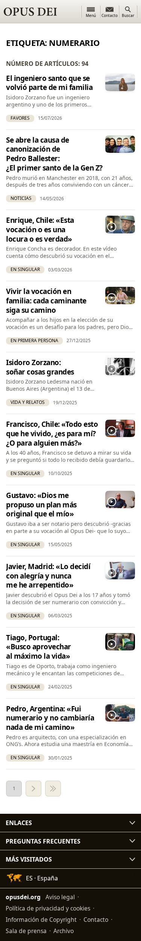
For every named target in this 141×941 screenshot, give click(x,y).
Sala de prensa (26, 931)
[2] (33, 788)
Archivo (63, 931)
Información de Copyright (41, 919)
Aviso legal (60, 897)
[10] (53, 788)
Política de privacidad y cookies (48, 908)
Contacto (95, 919)
